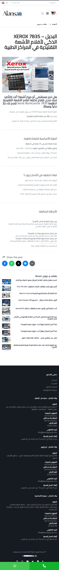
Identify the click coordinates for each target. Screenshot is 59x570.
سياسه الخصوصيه (50, 390)
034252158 (52, 526)
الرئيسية (54, 24)
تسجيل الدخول (51, 386)
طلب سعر (17, 2)
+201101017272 (50, 415)
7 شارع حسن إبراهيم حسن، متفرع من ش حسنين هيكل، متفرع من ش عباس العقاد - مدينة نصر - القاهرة (31, 408)
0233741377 (52, 474)
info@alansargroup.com (47, 432)
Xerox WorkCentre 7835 (32, 103)
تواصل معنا (35, 245)
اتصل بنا (54, 383)
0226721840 (52, 425)
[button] (42, 13)
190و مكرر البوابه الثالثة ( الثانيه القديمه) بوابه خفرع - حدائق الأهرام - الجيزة (31, 457)
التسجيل (53, 2)
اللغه (6, 2)
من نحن (54, 380)
